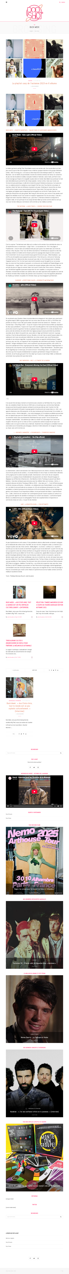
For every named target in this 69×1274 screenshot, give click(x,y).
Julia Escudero (35, 86)
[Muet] (58, 806)
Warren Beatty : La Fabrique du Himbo (34, 1037)
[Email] (57, 670)
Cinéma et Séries (34, 1034)
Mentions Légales (10, 1238)
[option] (34, 861)
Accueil (31, 31)
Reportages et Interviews (15, 700)
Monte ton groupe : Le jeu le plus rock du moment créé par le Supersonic (34, 1186)
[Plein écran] (61, 806)
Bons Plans (34, 885)
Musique (30, 80)
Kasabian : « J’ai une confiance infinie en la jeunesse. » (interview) (34, 1112)
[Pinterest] (55, 670)
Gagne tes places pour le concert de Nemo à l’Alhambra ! (34, 889)
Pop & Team (8, 818)
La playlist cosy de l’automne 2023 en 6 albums (34, 83)
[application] (34, 791)
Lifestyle (34, 1182)
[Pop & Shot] (34, 12)
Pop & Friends (9, 814)
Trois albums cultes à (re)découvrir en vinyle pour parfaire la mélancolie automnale (18, 643)
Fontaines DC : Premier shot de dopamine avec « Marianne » (34, 963)
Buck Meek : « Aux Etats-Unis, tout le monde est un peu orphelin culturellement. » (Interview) (18, 605)
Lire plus (34, 670)
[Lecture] (8, 806)
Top (62, 1271)
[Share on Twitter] (53, 670)
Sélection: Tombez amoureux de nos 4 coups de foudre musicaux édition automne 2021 (49, 605)
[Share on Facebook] (51, 670)
